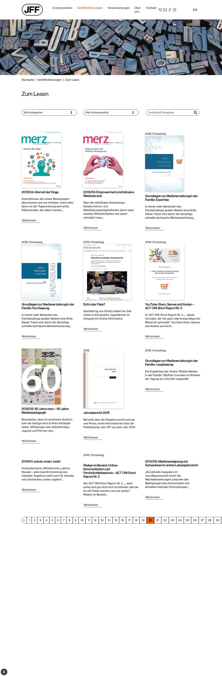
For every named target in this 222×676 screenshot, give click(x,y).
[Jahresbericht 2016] (103, 380)
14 (109, 520)
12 (95, 520)
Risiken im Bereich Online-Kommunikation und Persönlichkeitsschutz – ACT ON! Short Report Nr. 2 (109, 471)
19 (143, 520)
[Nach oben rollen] (215, 669)
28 (209, 520)
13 (102, 520)
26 (194, 520)
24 (180, 520)
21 (157, 520)
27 (202, 520)
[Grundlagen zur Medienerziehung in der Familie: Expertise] (164, 163)
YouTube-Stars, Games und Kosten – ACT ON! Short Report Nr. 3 (169, 306)
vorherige (24, 520)
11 (89, 520)
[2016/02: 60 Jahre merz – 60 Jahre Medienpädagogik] (41, 376)
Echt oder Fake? (94, 304)
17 (129, 520)
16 (122, 520)
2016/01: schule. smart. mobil (41, 461)
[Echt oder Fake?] (107, 271)
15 (116, 520)
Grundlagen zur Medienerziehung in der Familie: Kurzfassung (48, 306)
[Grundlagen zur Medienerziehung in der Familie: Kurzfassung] (41, 271)
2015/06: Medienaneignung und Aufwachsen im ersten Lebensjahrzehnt (171, 463)
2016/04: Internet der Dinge (40, 192)
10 (82, 520)
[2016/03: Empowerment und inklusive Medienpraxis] (103, 159)
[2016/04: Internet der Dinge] (41, 159)
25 (187, 520)
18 (136, 520)
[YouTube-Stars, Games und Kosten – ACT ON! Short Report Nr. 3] (164, 271)
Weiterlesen (29, 220)
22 (165, 520)
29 (217, 520)
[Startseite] (32, 9)
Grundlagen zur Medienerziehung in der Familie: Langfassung (171, 362)
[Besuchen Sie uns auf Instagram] (174, 9)
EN (195, 10)
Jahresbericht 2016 (96, 412)
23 (172, 520)
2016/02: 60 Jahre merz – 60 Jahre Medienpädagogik (45, 410)
